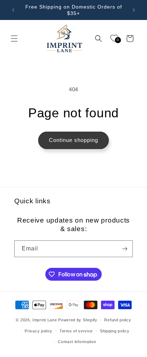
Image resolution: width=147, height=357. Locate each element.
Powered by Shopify (77, 320)
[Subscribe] (124, 248)
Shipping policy (115, 331)
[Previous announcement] (13, 10)
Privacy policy (38, 331)
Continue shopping (73, 140)
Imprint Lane (44, 320)
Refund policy (117, 320)
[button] (14, 38)
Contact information (77, 342)
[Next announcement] (134, 10)
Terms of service (76, 331)
